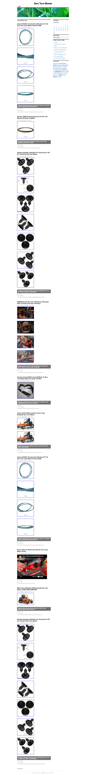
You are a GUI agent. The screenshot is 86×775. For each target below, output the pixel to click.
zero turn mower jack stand (58, 56)
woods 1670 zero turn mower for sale (60, 49)
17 (54, 28)
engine (62, 65)
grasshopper (60, 66)
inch (28, 452)
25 (56, 30)
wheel (65, 74)
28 (63, 30)
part (34, 408)
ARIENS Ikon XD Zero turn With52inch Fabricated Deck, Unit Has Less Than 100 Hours (33, 302)
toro (54, 75)
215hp (21, 452)
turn (41, 111)
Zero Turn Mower (43, 3)
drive (25, 111)
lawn (36, 111)
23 (67, 28)
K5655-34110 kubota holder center (60, 54)
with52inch (39, 372)
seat (57, 73)
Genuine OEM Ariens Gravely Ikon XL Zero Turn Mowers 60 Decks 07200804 (32, 117)
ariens (22, 110)
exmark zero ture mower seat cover (59, 44)
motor (54, 71)
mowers (35, 147)
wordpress (56, 42)
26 (58, 30)
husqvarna (55, 68)
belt (23, 111)
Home (19, 6)
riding (67, 71)
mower (38, 111)
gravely (31, 111)
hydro (61, 68)
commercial (63, 63)
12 (58, 27)
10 (54, 27)
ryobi (54, 73)
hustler (59, 68)
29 (65, 30)
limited (29, 297)
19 (58, 28)
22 (65, 28)
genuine (28, 111)
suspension (64, 73)
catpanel (55, 45)
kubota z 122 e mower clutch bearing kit (60, 47)
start (21, 581)
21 (63, 28)
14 (63, 27)
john (65, 68)
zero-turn (43, 297)
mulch (32, 408)
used (63, 74)
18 (56, 28)
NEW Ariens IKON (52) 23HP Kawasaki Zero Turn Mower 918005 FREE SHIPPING (32, 589)
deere (57, 65)
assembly (24, 297)
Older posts (20, 768)
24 (54, 30)
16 (67, 27)
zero (43, 111)
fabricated (26, 372)
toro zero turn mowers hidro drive (59, 51)
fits (55, 66)
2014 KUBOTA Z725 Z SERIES (59, 58)
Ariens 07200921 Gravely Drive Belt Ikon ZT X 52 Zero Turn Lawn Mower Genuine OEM (32, 24)
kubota (61, 69)
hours (30, 372)
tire (67, 73)
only (65, 71)
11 (56, 27)
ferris (54, 66)
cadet (59, 63)
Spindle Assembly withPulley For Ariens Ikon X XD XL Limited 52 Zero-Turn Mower (33, 153)
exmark (66, 65)
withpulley (39, 297)
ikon (34, 111)
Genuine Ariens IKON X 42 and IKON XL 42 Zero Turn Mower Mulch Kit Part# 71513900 (32, 378)
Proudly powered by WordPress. (49, 772)
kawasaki (31, 452)
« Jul (54, 32)
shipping (36, 614)
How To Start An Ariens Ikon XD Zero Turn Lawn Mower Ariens (32, 550)
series (60, 73)
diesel (60, 65)
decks (24, 147)
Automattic (40, 772)
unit (36, 372)
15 (65, 27)
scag (56, 73)
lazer (67, 69)
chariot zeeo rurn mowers (58, 52)
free (25, 614)
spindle (22, 295)
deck (23, 372)
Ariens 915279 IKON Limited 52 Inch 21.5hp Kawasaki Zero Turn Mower (31, 414)
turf (58, 74)
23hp (21, 614)
